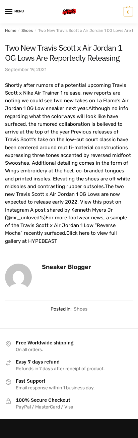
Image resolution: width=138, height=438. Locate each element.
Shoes (27, 30)
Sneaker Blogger (66, 267)
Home (10, 30)
